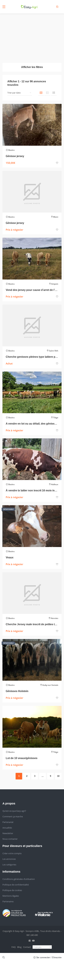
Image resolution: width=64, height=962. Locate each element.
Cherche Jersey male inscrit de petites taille (32, 624)
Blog (19, 947)
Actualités (7, 827)
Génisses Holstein (17, 691)
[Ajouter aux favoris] (57, 163)
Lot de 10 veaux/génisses (21, 758)
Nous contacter (10, 838)
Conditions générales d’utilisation (18, 879)
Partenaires (8, 901)
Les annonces (9, 858)
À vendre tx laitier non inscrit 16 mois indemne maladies (32, 490)
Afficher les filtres (32, 67)
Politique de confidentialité (15, 884)
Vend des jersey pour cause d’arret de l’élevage (32, 290)
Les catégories (9, 864)
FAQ (13, 947)
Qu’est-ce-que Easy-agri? (14, 810)
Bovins (11, 150)
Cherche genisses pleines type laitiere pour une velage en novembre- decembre (32, 356)
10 (58, 776)
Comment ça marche (12, 816)
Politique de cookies (12, 890)
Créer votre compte (11, 853)
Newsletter (7, 833)
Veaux (9, 557)
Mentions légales (10, 895)
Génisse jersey (15, 156)
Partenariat (7, 822)
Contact (27, 947)
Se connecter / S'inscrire (49, 957)
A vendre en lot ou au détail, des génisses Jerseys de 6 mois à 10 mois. (32, 423)
